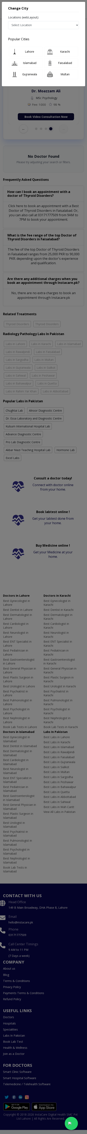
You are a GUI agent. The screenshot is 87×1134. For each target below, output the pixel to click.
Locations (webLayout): (23, 17)
